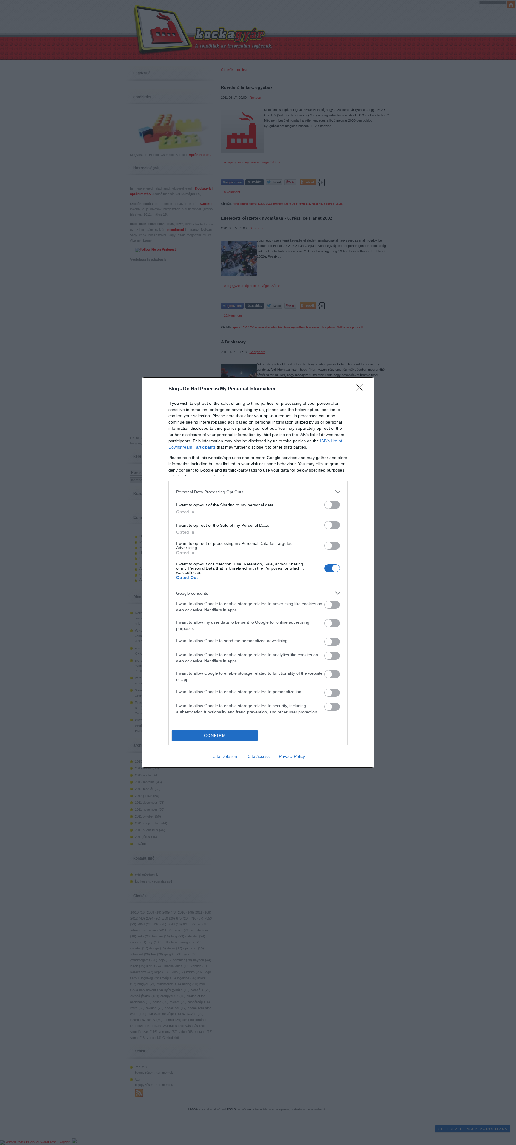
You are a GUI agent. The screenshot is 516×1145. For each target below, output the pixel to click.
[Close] (361, 389)
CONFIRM (215, 735)
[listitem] (258, 492)
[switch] (332, 505)
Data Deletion (224, 756)
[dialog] (258, 572)
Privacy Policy (292, 756)
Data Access (258, 756)
